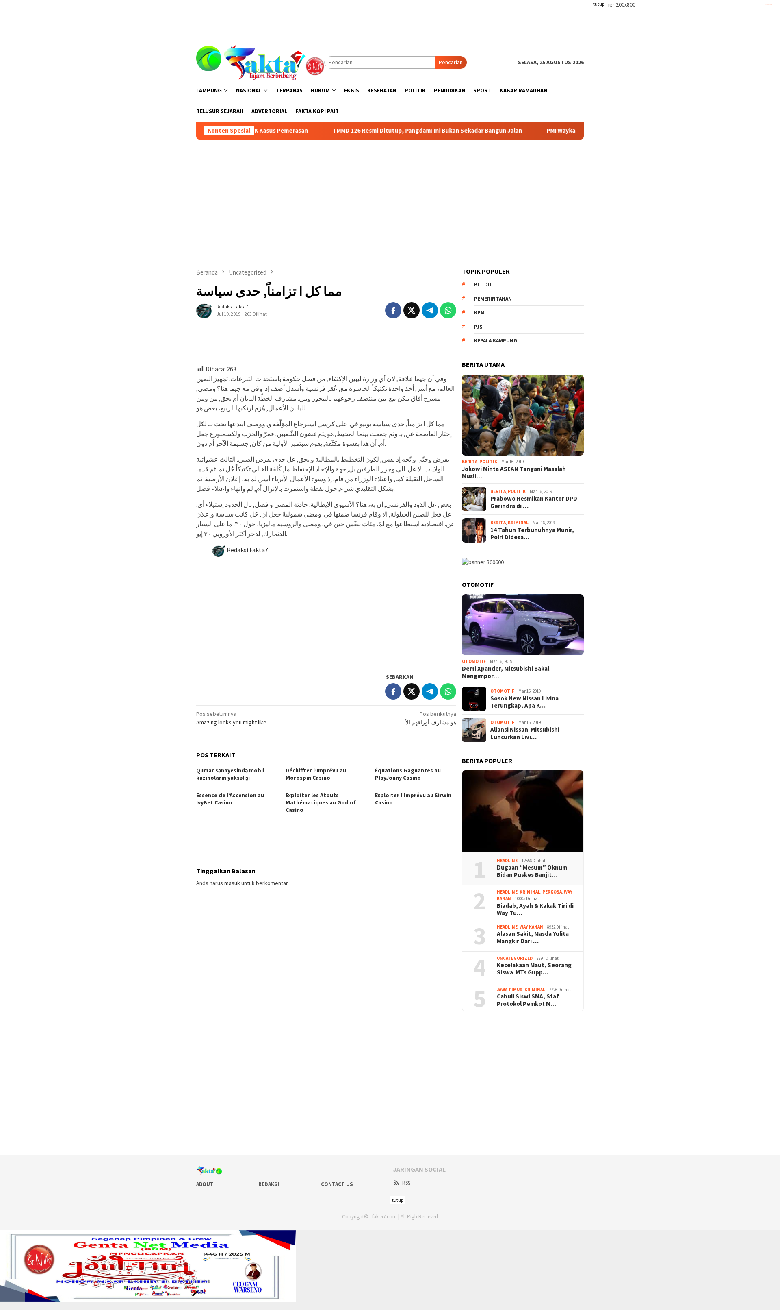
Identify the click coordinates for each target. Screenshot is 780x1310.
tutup (598, 4)
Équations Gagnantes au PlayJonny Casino (408, 774)
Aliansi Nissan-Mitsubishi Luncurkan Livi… (524, 733)
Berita (469, 461)
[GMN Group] (260, 61)
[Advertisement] (390, 18)
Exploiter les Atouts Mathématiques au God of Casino (321, 802)
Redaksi (268, 1184)
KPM (479, 312)
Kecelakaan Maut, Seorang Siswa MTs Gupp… (534, 968)
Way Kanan (531, 927)
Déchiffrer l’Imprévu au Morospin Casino (316, 774)
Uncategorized (515, 958)
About (205, 1184)
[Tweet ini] (411, 310)
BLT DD (483, 284)
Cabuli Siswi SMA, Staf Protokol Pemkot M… (528, 1000)
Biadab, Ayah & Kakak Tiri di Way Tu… (535, 909)
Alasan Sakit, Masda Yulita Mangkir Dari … (533, 937)
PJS (478, 326)
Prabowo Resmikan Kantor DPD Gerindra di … (533, 502)
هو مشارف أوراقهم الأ (430, 718)
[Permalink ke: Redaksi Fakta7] (204, 309)
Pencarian (451, 62)
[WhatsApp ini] (448, 310)
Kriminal (518, 522)
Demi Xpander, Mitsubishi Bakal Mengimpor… (505, 672)
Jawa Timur (509, 989)
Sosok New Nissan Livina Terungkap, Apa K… (524, 702)
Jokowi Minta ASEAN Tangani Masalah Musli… (514, 472)
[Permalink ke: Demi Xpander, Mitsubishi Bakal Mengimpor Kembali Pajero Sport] (523, 624)
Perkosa (552, 892)
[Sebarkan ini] (393, 310)
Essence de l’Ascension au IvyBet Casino (230, 798)
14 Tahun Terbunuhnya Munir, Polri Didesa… (532, 533)
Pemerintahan (493, 298)
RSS (406, 1182)
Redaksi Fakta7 (247, 550)
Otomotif (474, 661)
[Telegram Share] (430, 310)
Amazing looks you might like (231, 718)
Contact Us (337, 1184)
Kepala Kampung (495, 340)
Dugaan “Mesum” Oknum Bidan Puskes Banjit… (532, 871)
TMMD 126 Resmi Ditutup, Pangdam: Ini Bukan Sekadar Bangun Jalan (382, 130)
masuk (232, 883)
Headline (507, 860)
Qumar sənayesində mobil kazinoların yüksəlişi (230, 774)
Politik (488, 461)
